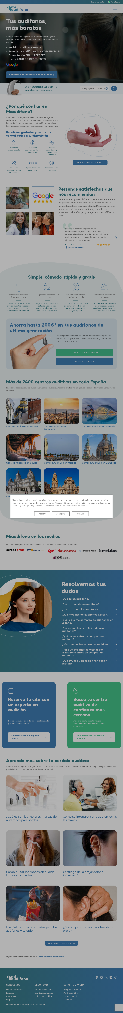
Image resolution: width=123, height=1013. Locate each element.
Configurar (60, 514)
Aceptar (42, 514)
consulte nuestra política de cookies (71, 506)
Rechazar (80, 514)
